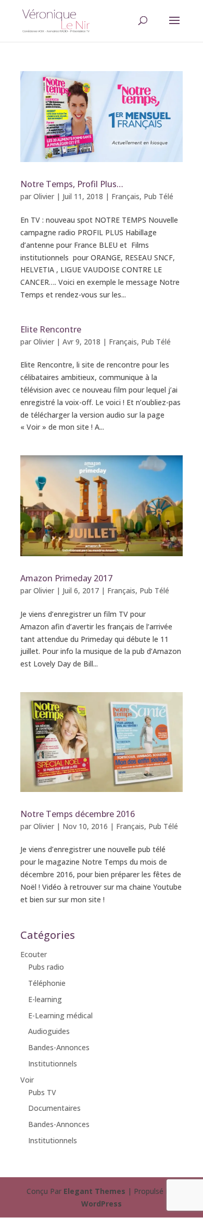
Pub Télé (158, 196)
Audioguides (49, 1031)
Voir (27, 1080)
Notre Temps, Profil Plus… (71, 184)
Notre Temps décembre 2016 (77, 814)
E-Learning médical (60, 1015)
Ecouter (33, 954)
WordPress (101, 1204)
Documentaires (54, 1108)
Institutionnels (52, 1063)
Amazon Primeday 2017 (66, 578)
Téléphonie (47, 983)
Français (125, 196)
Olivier (43, 196)
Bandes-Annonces (59, 1047)
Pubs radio (46, 967)
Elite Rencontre (50, 329)
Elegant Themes (94, 1191)
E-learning (45, 999)
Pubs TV (42, 1092)
